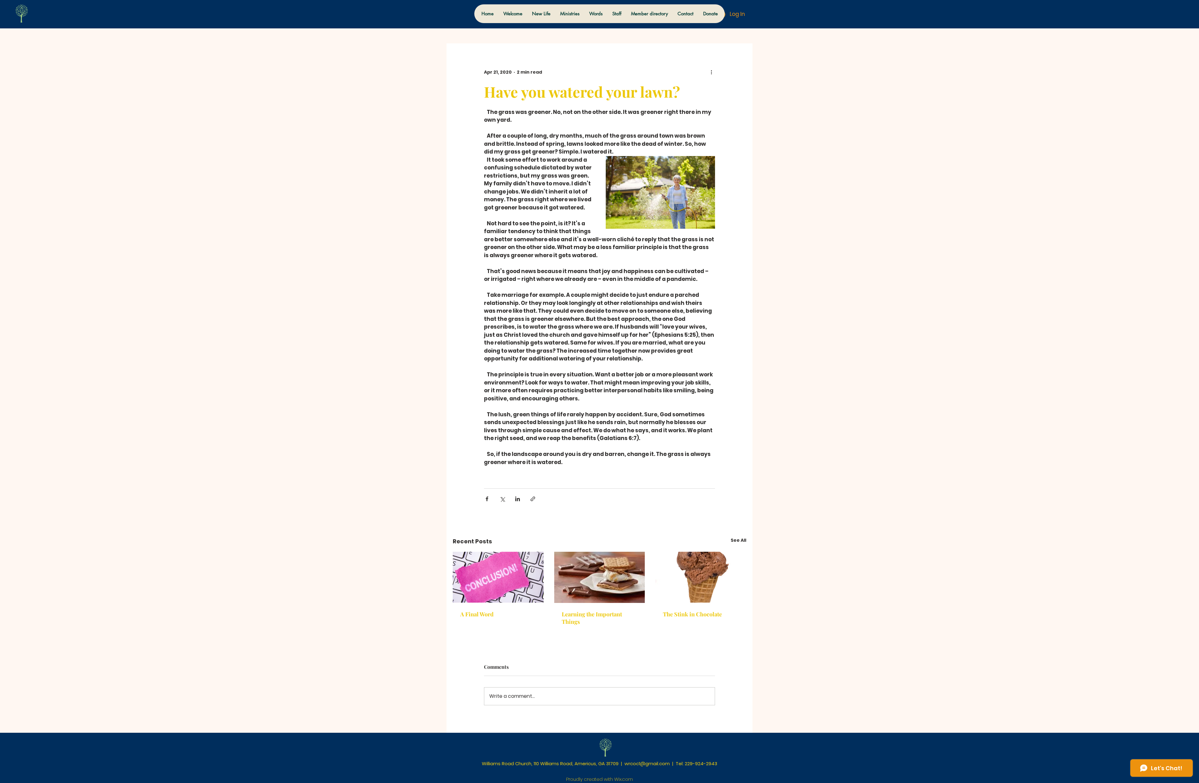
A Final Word (477, 614)
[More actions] (711, 72)
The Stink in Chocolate (692, 614)
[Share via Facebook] (487, 499)
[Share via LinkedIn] (518, 499)
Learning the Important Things (592, 617)
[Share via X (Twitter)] (502, 499)
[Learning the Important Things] (599, 577)
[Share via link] (533, 499)
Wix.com (623, 779)
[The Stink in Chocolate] (700, 577)
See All (738, 540)
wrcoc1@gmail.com (647, 763)
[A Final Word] (498, 577)
